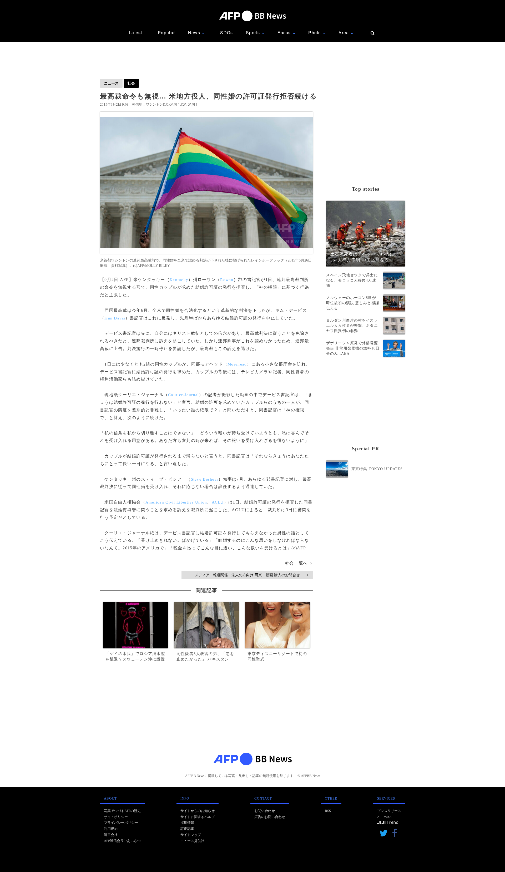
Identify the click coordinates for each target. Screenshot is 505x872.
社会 (131, 83)
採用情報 (187, 823)
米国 (191, 104)
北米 (183, 104)
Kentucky (179, 280)
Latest (135, 32)
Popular (166, 32)
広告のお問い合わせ (269, 817)
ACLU (218, 502)
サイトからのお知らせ (197, 811)
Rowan (226, 280)
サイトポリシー (116, 817)
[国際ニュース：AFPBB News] (252, 16)
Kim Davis (114, 318)
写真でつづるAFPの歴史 (122, 811)
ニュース (111, 83)
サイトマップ (190, 835)
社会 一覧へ (298, 563)
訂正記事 (187, 829)
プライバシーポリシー (121, 823)
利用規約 (111, 829)
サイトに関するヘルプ (197, 817)
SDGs (226, 32)
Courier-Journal (183, 395)
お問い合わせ (264, 811)
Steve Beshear (205, 479)
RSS (328, 811)
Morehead (237, 364)
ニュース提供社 (192, 841)
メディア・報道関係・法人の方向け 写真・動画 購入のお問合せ (251, 575)
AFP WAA (384, 817)
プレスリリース (389, 811)
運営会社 (111, 835)
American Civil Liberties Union (176, 502)
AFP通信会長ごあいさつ (122, 841)
